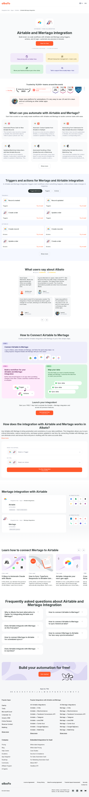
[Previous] (42, 320)
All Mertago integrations (68, 705)
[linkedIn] (77, 790)
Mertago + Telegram (66, 717)
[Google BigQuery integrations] (71, 499)
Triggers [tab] (47, 191)
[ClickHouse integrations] (71, 504)
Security (85, 782)
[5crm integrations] (71, 523)
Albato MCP (33, 763)
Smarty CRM (6, 718)
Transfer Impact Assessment (72, 782)
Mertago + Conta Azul (67, 723)
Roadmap (4, 760)
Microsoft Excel (7, 712)
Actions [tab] (56, 191)
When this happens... (13, 447)
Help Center (5, 751)
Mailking (4, 727)
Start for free (44, 43)
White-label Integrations (37, 744)
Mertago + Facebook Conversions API (72, 714)
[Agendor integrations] (80, 523)
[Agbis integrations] (76, 523)
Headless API (34, 766)
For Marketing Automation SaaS (39, 760)
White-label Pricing (36, 748)
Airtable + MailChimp (37, 730)
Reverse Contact (7, 724)
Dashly (4, 705)
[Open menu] (85, 3)
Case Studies (34, 751)
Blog (3, 748)
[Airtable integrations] (80, 499)
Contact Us (84, 784)
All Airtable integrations (38, 705)
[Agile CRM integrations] (85, 523)
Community (5, 763)
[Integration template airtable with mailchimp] (15, 152)
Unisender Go (6, 715)
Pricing (4, 744)
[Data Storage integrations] (80, 504)
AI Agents (5, 769)
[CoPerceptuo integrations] (76, 504)
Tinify (3, 708)
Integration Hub (6, 10)
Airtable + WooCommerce (38, 711)
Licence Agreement (29, 782)
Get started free (44, 412)
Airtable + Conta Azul (37, 723)
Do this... (9, 458)
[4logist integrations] (85, 518)
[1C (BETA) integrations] (80, 518)
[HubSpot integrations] (76, 518)
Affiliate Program (7, 766)
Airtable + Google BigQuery (39, 727)
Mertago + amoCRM (66, 720)
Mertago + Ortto (65, 708)
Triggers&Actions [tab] (35, 191)
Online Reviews (7, 721)
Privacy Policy (41, 782)
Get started (44, 674)
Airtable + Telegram (36, 717)
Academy (5, 754)
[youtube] (81, 790)
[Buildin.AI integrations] (85, 499)
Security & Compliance (37, 754)
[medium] (85, 790)
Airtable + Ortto (35, 708)
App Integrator (6, 757)
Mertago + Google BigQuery (69, 727)
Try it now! (40, 206)
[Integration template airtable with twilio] (15, 129)
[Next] (46, 320)
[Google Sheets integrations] (76, 499)
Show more (44, 166)
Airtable (17, 10)
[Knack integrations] (85, 504)
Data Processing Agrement (54, 782)
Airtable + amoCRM (36, 720)
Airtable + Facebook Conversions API (42, 714)
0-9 (11, 692)
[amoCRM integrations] (71, 518)
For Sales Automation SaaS (38, 757)
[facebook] (73, 790)
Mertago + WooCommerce (69, 711)
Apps (12, 10)
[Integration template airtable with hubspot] (44, 129)
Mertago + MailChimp (67, 730)
